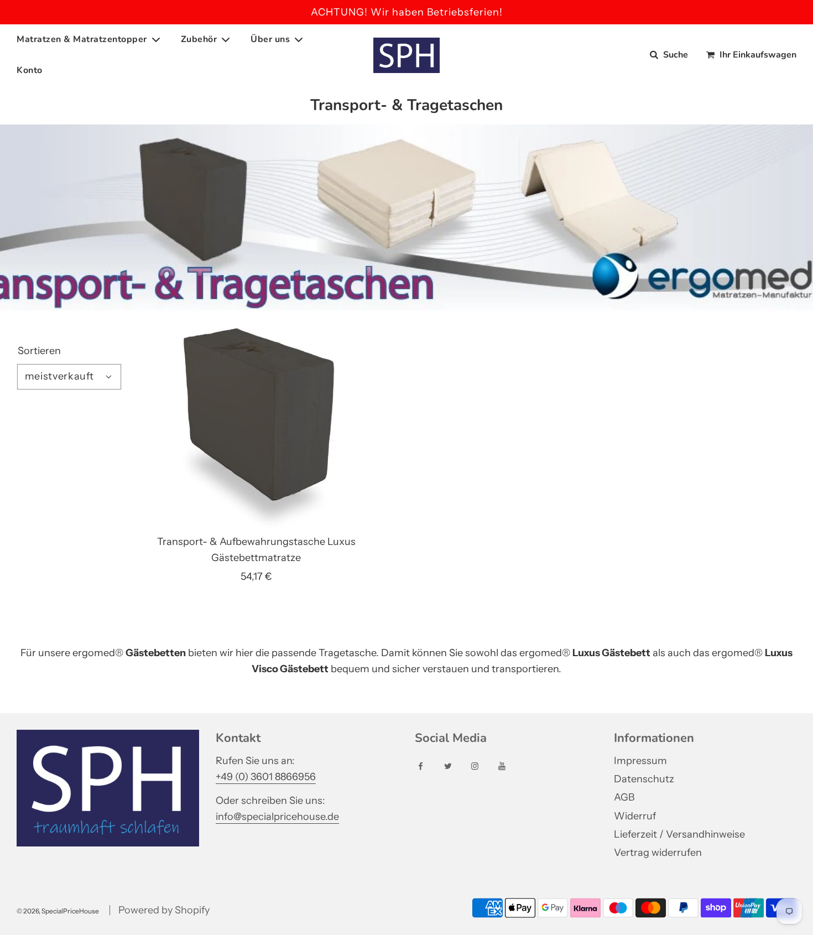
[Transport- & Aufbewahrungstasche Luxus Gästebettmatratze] (256, 429)
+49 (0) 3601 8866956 (266, 777)
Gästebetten (156, 653)
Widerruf (635, 816)
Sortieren (39, 351)
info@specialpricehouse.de (277, 817)
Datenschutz (644, 779)
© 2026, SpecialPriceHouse (58, 911)
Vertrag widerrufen (658, 852)
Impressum (640, 761)
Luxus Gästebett (611, 653)
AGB (624, 797)
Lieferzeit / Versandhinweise (679, 834)
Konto (30, 70)
